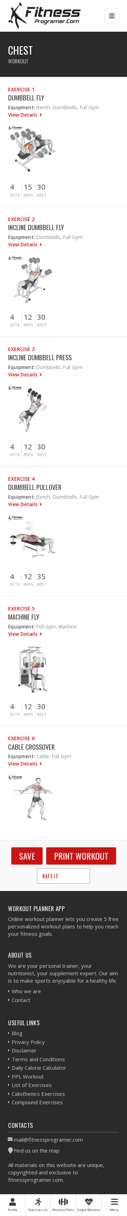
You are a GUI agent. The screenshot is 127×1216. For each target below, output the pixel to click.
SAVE (27, 855)
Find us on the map (37, 1150)
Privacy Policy (28, 1041)
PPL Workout (28, 1076)
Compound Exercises (37, 1102)
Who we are (26, 991)
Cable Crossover (31, 746)
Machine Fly (23, 616)
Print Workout (81, 855)
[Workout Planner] (44, 15)
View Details (23, 114)
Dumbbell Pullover (34, 487)
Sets (15, 195)
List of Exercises (32, 1084)
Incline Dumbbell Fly (36, 227)
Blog (17, 1033)
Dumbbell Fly (26, 97)
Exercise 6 (21, 738)
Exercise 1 (21, 89)
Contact (21, 999)
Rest (42, 195)
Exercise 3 (21, 349)
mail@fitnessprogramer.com (48, 1139)
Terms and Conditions (38, 1059)
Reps (28, 195)
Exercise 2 (21, 219)
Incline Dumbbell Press (40, 357)
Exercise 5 (21, 608)
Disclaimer (24, 1050)
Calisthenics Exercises (38, 1093)
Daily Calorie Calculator (39, 1067)
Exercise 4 (21, 478)
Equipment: (21, 107)
